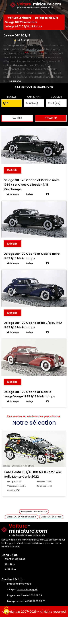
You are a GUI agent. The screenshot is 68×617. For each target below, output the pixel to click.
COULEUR (56, 96)
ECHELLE (11, 96)
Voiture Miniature (19, 18)
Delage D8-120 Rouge (51, 517)
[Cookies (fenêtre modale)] (6, 611)
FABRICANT (34, 96)
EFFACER (51, 118)
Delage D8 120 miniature (21, 22)
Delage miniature (46, 18)
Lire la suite (14, 80)
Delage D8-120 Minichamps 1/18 (21, 517)
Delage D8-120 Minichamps (34, 511)
